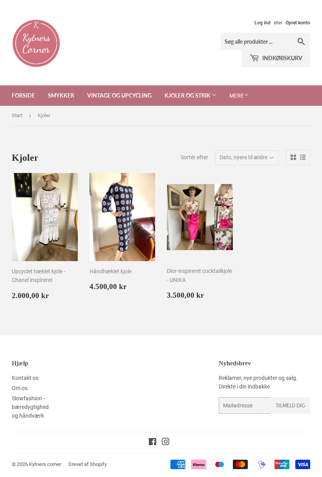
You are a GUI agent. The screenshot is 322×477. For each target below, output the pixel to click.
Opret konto (297, 23)
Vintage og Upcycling (119, 95)
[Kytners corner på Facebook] (152, 443)
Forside (23, 95)
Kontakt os (25, 378)
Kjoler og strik (188, 95)
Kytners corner (45, 464)
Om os (19, 388)
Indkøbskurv (281, 58)
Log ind (262, 23)
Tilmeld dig (290, 406)
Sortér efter (194, 157)
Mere (236, 95)
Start (17, 115)
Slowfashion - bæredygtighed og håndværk (30, 407)
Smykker (61, 95)
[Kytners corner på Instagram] (166, 443)
